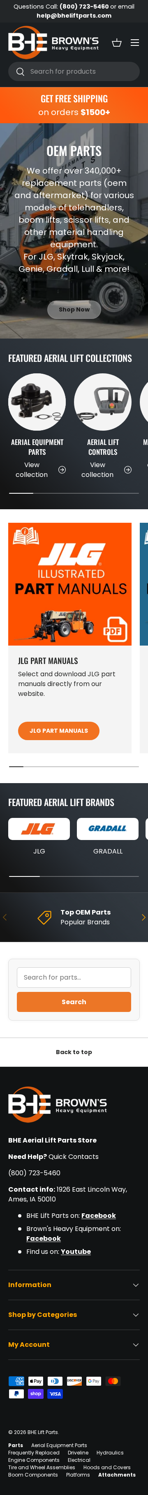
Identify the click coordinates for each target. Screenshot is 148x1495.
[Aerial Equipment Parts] (37, 402)
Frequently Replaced (34, 1452)
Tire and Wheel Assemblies (41, 1467)
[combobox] (74, 71)
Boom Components (33, 1474)
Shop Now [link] (74, 309)
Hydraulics (110, 1452)
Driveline (78, 1452)
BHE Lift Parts (43, 1432)
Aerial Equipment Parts (37, 447)
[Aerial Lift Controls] (103, 402)
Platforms (78, 1474)
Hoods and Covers (107, 1467)
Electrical (79, 1460)
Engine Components (34, 1460)
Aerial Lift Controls (103, 447)
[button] (117, 43)
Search (74, 1002)
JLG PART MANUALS (59, 731)
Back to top (74, 1052)
